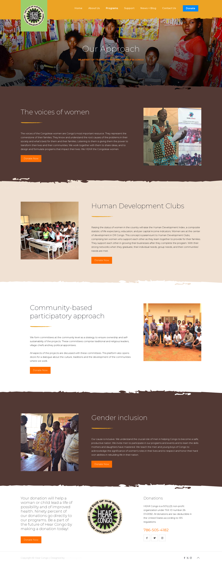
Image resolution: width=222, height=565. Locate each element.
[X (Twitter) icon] (188, 557)
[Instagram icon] (191, 557)
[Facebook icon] (184, 557)
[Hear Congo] (34, 15)
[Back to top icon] (198, 558)
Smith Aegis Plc (74, 557)
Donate (190, 8)
